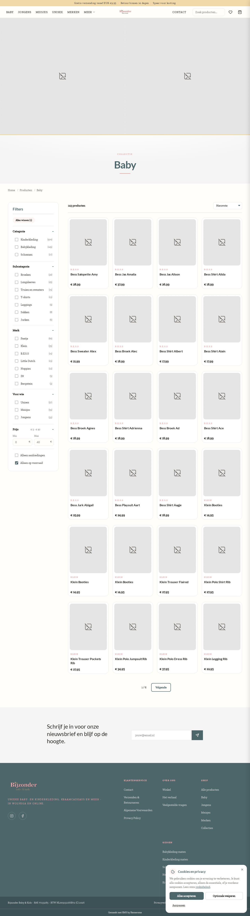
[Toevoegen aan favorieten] (74, 223)
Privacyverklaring (163, 902)
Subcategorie (21, 266)
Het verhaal (169, 797)
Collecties (207, 828)
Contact (128, 789)
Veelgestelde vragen (174, 805)
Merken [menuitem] (73, 12)
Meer (88, 12)
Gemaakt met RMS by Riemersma (125, 912)
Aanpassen (178, 905)
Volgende (161, 687)
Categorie (19, 231)
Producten (26, 190)
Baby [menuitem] (9, 12)
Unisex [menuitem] (57, 12)
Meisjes (205, 812)
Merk (16, 330)
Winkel (166, 789)
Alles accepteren (186, 895)
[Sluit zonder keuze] (242, 869)
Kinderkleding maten (175, 859)
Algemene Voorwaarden (138, 810)
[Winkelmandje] (240, 12)
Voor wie (18, 394)
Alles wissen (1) (24, 220)
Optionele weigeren (224, 895)
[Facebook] (23, 816)
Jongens (206, 805)
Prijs (26, 429)
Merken (206, 820)
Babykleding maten (174, 852)
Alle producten (210, 789)
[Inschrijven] (197, 735)
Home (11, 190)
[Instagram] (12, 816)
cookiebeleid (203, 887)
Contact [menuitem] (179, 12)
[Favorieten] (230, 12)
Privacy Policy (132, 818)
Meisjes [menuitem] (42, 12)
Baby (204, 797)
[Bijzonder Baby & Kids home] (125, 12)
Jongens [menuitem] (24, 12)
